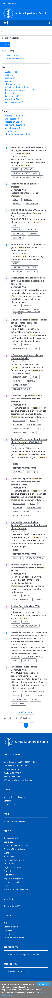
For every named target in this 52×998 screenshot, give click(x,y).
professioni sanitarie (23, 433)
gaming (38, 599)
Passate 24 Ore (14, 122)
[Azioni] (4, 3)
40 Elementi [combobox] (25, 712)
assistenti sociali (22, 515)
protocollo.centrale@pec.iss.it (20, 780)
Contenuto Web (14, 58)
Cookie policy (9, 804)
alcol (16, 691)
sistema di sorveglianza (25, 173)
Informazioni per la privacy (15, 797)
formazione (12, 99)
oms (26, 622)
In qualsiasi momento (15, 115)
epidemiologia (20, 377)
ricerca (10, 93)
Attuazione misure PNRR (14, 821)
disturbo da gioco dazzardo (20, 90)
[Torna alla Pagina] (2, 31)
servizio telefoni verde (17, 87)
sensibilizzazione (21, 389)
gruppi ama (18, 704)
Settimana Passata (15, 125)
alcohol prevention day (25, 626)
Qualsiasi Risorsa (13, 55)
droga (16, 696)
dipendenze (12, 96)
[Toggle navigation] (5, 23)
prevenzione (32, 203)
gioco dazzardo (14, 102)
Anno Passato (13, 131)
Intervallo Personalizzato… (17, 134)
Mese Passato (13, 128)
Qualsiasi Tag (11, 72)
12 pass (35, 700)
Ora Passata (12, 118)
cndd (9, 75)
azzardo (10, 78)
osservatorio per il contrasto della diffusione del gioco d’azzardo (28, 311)
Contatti (7, 800)
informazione (12, 84)
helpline (10, 81)
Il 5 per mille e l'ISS (12, 906)
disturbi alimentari (34, 691)
